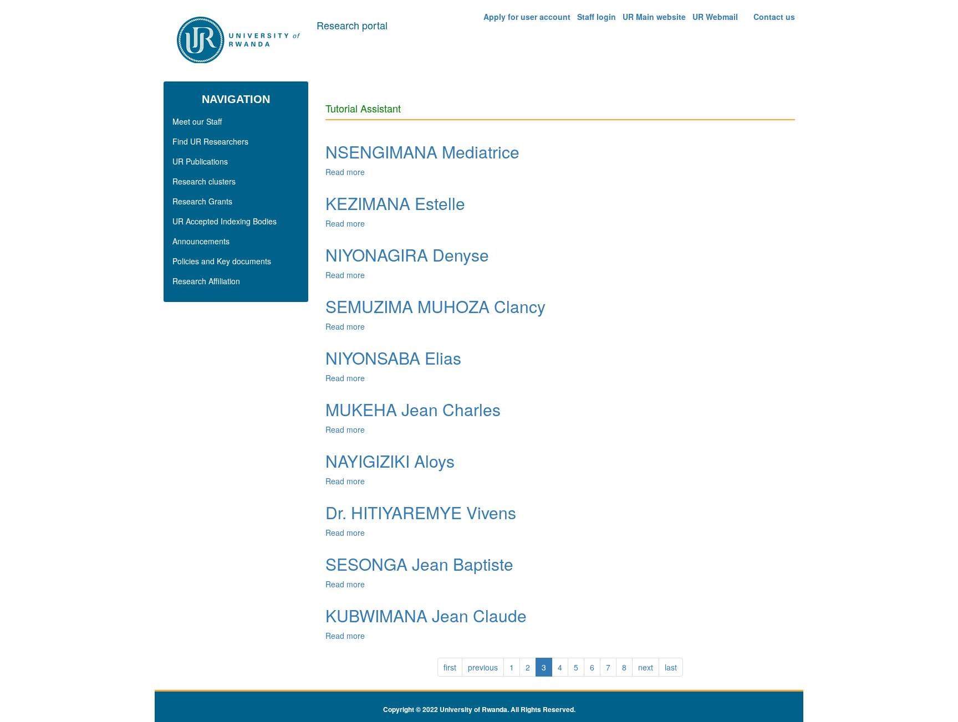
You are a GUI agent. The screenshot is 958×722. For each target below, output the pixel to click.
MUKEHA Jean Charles (413, 409)
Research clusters (204, 181)
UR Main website (654, 16)
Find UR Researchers (210, 141)
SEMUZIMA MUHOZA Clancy (435, 306)
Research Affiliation (206, 280)
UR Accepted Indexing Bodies (224, 221)
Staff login (596, 16)
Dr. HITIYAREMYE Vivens (420, 512)
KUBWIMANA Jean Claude (426, 615)
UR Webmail (715, 16)
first (450, 667)
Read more (345, 171)
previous (483, 667)
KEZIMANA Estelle (395, 203)
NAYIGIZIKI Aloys (390, 461)
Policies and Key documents (221, 261)
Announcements (201, 241)
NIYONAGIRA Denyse (407, 255)
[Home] (240, 40)
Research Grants (202, 201)
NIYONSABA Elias (393, 358)
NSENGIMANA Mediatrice (422, 151)
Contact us (774, 16)
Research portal (352, 25)
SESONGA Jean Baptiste (419, 564)
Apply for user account (526, 16)
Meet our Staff (197, 121)
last (671, 667)
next (645, 667)
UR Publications (200, 161)
